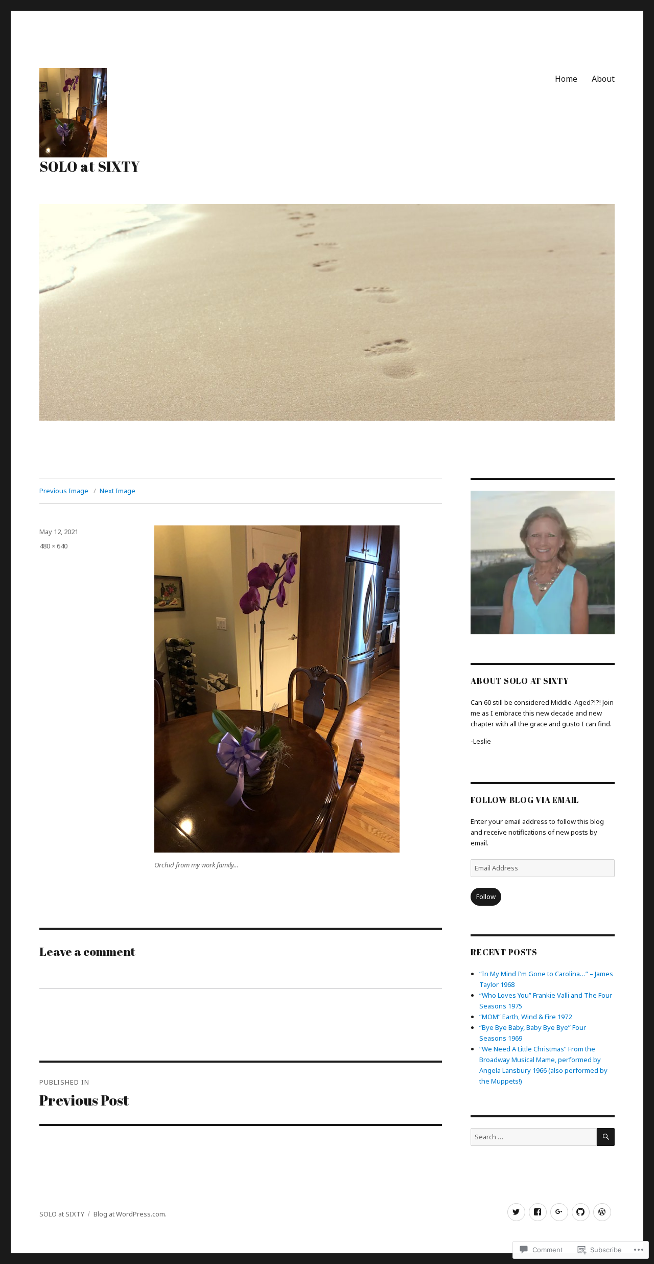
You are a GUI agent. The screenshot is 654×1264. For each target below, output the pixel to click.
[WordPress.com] (602, 1212)
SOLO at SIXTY (89, 166)
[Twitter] (516, 1212)
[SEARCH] (606, 1137)
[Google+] (559, 1212)
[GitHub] (581, 1212)
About (603, 78)
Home (566, 78)
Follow (486, 896)
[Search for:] (533, 1136)
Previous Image (63, 490)
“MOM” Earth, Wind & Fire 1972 (525, 1016)
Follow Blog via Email (525, 800)
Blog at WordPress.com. (130, 1214)
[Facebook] (538, 1212)
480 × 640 (53, 545)
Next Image (117, 490)
